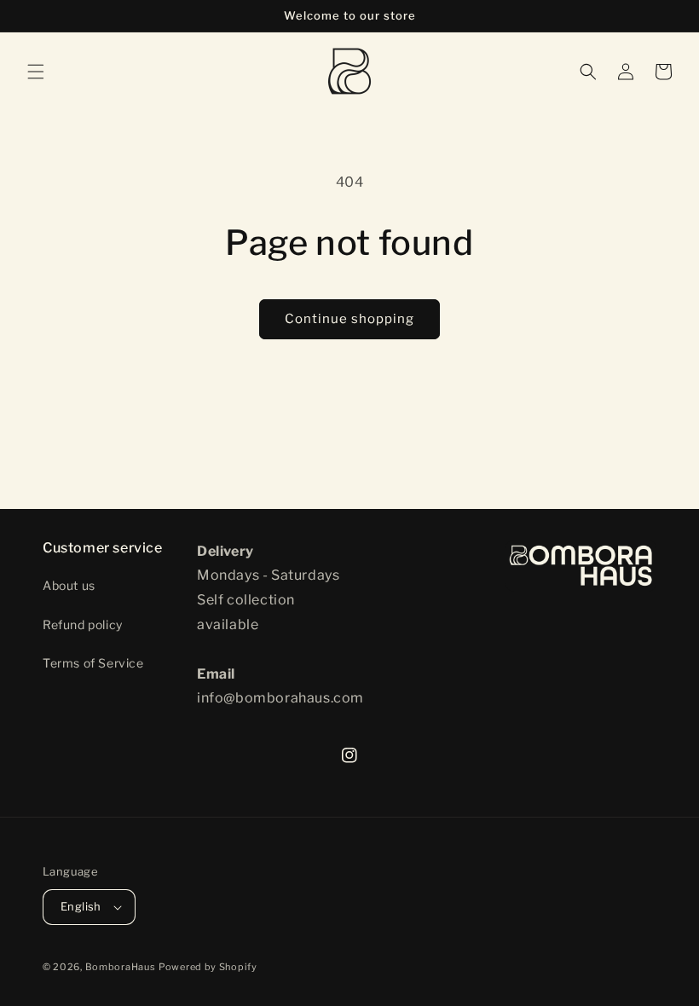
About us (69, 585)
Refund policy (83, 624)
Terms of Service (93, 663)
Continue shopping (349, 319)
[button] (36, 71)
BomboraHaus (120, 967)
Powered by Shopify (208, 967)
